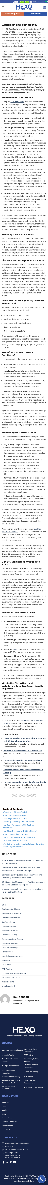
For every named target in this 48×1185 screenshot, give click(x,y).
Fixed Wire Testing (10, 947)
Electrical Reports (9, 922)
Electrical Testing (9, 935)
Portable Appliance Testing (14, 973)
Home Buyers (7, 952)
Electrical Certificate (11, 909)
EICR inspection (17, 101)
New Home (6, 964)
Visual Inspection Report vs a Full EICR (18, 822)
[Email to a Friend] (26, 795)
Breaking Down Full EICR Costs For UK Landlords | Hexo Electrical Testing (23, 890)
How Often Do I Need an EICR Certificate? (20, 831)
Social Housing (8, 982)
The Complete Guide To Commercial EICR (23, 760)
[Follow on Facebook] (3, 1162)
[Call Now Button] (41, 1179)
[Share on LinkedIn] (34, 795)
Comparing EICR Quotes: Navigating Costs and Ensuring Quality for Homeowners (22, 876)
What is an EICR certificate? (15, 812)
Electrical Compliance (11, 913)
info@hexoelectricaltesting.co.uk (17, 1143)
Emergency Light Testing (12, 939)
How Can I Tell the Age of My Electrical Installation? (18, 826)
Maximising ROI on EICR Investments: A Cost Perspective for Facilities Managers (21, 869)
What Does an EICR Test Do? (15, 815)
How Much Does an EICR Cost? (15, 841)
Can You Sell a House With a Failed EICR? (19, 837)
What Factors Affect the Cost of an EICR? (22, 750)
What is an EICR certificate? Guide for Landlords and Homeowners (22, 862)
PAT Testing (7, 969)
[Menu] (3, 7)
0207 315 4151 (9, 1146)
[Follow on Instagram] (7, 1162)
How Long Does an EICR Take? (15, 818)
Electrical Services (10, 930)
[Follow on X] (11, 1162)
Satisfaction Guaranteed (12, 977)
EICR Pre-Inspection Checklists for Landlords (24, 782)
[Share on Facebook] (18, 795)
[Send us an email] (14, 1162)
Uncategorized (8, 986)
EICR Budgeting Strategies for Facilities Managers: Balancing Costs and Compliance (23, 883)
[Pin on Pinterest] (30, 795)
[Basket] (44, 7)
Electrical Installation (11, 917)
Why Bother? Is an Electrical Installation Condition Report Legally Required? (23, 845)
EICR (4, 905)
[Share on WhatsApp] (14, 795)
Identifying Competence (12, 956)
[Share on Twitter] (22, 795)
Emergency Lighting (10, 943)
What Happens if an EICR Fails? (15, 834)
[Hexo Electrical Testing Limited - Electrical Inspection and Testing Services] (24, 7)
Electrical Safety (9, 926)
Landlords (6, 960)
